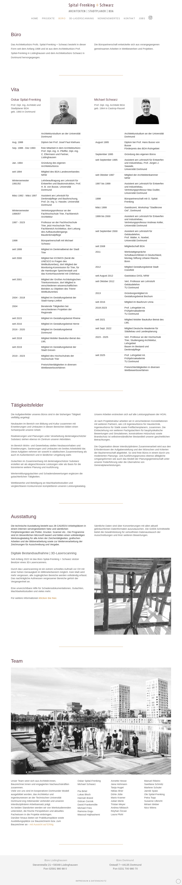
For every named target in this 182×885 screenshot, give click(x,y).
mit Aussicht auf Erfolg (41, 824)
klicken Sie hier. (48, 598)
